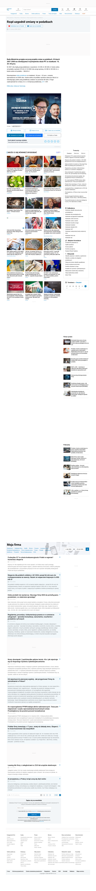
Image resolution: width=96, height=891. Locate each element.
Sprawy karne (37, 838)
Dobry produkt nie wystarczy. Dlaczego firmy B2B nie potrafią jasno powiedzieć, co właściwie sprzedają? (76, 164)
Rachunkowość (10, 838)
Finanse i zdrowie (52, 845)
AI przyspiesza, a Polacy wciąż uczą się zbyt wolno (76, 193)
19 (73, 286)
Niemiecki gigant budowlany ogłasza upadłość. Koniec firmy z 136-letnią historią (75, 197)
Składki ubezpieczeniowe (67, 857)
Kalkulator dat (68, 237)
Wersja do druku (17, 130)
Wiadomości (78, 837)
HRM (22, 845)
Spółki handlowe (69, 244)
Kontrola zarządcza (70, 248)
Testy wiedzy (23, 865)
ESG (35, 552)
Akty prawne (37, 851)
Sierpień (79, 282)
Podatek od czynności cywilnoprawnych (75, 268)
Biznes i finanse (51, 837)
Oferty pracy (78, 864)
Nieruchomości (68, 13)
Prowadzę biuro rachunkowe (68, 838)
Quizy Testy (68, 275)
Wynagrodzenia (24, 838)
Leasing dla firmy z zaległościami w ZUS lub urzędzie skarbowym (76, 189)
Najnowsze (76, 153)
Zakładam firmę (18, 548)
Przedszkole (23, 854)
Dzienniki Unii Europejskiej (40, 859)
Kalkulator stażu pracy (53, 860)
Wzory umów (78, 859)
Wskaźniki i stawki (66, 851)
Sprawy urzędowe (38, 842)
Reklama (72, 871)
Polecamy (66, 445)
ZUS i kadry (9, 842)
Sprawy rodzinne (38, 837)
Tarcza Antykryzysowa (26, 552)
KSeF (83, 13)
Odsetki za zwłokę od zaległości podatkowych (73, 259)
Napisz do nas (35, 130)
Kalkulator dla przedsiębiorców (73, 214)
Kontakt (65, 871)
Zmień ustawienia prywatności (34, 871)
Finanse (36, 548)
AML (63, 845)
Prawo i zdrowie (37, 847)
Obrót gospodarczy (11, 840)
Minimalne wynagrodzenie (67, 855)
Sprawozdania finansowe (67, 844)
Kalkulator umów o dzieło (71, 220)
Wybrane (83, 153)
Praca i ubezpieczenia (27, 550)
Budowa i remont (79, 842)
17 (67, 286)
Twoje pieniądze (52, 13)
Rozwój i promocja (11, 859)
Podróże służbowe (66, 859)
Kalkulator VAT (69, 229)
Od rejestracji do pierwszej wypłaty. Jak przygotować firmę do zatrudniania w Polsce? (74, 176)
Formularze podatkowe (80, 860)
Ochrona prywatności (17, 871)
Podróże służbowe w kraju (72, 266)
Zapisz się (34, 814)
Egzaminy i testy (24, 859)
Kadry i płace (10, 860)
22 (82, 286)
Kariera (54, 871)
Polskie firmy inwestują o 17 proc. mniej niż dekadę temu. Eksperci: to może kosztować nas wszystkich (75, 184)
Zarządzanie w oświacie (26, 860)
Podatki (41, 550)
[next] (60, 795)
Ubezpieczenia (24, 840)
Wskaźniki (70, 254)
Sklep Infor (36, 845)
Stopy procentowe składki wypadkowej (75, 262)
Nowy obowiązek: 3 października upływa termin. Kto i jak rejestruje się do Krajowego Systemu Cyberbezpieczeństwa (76, 172)
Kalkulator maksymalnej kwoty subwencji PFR (75, 232)
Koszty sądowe (69, 246)
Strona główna (10, 17)
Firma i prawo (67, 337)
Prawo (44, 13)
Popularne (69, 153)
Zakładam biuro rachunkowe (68, 837)
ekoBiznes (9, 552)
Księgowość (14, 13)
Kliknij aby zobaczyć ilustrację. (16, 86)
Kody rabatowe (78, 857)
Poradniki (16, 552)
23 (85, 286)
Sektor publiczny (35, 13)
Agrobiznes (48, 550)
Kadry (21, 13)
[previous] (41, 795)
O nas (8, 871)
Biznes (27, 13)
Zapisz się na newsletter (54, 130)
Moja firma (17, 17)
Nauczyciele (23, 857)
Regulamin (47, 871)
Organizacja (9, 854)
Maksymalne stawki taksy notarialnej (74, 270)
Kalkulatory (71, 208)
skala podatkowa (21, 75)
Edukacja (77, 13)
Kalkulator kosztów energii (72, 222)
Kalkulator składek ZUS (71, 227)
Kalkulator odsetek (52, 859)
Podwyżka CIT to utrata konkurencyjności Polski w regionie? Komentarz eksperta (75, 156)
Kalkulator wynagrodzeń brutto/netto (74, 216)
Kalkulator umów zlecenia (71, 218)
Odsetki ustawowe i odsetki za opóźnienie (75, 256)
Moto (60, 13)
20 (76, 286)
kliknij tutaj (42, 821)
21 (79, 286)
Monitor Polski (37, 855)
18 (70, 286)
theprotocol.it (78, 862)
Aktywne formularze (74, 240)
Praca (35, 844)
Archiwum (77, 855)
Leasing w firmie (44, 548)
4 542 (56, 795)
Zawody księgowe (11, 844)
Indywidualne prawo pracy (26, 837)
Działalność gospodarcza (71, 242)
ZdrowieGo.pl (78, 854)
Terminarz (71, 282)
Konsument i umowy (38, 840)
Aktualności (23, 17)
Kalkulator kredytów (70, 225)
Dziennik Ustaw (37, 854)
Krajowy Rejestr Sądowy (71, 251)
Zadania (9, 857)
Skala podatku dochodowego (68, 862)
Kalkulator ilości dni (70, 235)
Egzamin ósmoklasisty (25, 864)
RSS (59, 871)
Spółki (25, 548)
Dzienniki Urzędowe (38, 857)
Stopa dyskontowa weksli (71, 272)
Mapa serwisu (80, 871)
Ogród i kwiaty (78, 844)
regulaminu (34, 811)
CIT (43, 82)
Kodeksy (36, 862)
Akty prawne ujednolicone (40, 860)
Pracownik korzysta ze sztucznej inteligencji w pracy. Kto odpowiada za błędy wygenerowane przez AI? (76, 201)
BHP (22, 844)
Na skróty (77, 851)
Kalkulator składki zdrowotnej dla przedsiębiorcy (73, 211)
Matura (22, 862)
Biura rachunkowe (66, 835)
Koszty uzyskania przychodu (72, 264)
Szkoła (22, 855)
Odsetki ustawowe (66, 860)
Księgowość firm (11, 835)
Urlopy (22, 842)
